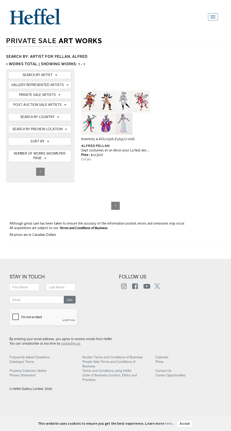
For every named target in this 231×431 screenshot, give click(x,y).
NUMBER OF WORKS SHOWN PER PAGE (39, 156)
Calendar (162, 357)
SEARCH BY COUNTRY (38, 117)
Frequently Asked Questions (29, 357)
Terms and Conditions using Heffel (106, 370)
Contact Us (163, 370)
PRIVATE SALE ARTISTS (38, 95)
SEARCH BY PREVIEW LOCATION (38, 129)
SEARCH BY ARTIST (39, 75)
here (169, 423)
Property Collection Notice (27, 370)
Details (86, 159)
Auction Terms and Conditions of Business (112, 357)
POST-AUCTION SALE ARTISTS (38, 105)
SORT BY (38, 141)
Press (159, 361)
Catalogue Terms (21, 361)
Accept (185, 423)
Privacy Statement (22, 375)
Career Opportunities (170, 375)
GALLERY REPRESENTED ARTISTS (39, 85)
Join (70, 299)
